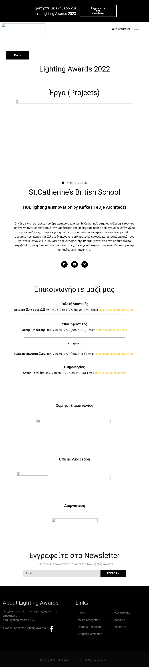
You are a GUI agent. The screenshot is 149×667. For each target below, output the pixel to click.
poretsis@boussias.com (111, 330)
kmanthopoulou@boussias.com (115, 354)
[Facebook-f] (52, 629)
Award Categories (88, 620)
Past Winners (121, 613)
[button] (98, 11)
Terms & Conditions (89, 627)
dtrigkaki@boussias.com (110, 373)
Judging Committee (89, 634)
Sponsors (119, 620)
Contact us (119, 627)
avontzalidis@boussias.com (117, 309)
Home (81, 613)
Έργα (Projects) (74, 92)
